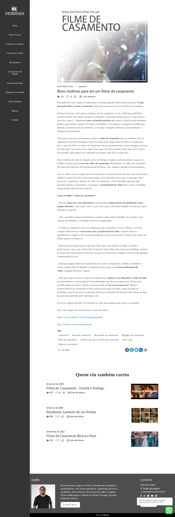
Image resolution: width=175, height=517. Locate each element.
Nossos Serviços (15, 35)
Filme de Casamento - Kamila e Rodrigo (75, 388)
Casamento (82, 86)
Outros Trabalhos (14, 102)
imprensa (15, 111)
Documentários (15, 62)
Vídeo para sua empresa (15, 44)
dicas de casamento (81, 335)
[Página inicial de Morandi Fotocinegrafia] (15, 11)
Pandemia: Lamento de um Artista (71, 412)
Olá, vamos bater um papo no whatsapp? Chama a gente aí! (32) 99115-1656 (152, 501)
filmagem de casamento (133, 335)
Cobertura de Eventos (15, 53)
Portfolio (15, 120)
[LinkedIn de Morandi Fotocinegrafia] (156, 496)
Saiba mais (70, 505)
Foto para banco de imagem (15, 73)
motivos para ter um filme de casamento (99, 340)
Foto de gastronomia (15, 83)
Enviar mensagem (151, 488)
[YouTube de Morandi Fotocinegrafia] (152, 496)
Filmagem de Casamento (15, 92)
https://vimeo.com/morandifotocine (74, 324)
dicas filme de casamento (106, 335)
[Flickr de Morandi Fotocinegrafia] (148, 496)
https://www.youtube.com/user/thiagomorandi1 (80, 317)
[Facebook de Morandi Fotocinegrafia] (141, 496)
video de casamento (67, 344)
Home (15, 26)
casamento (63, 335)
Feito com (102, 515)
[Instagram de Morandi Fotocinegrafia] (144, 496)
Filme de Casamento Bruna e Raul (71, 436)
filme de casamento (67, 340)
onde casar (127, 340)
